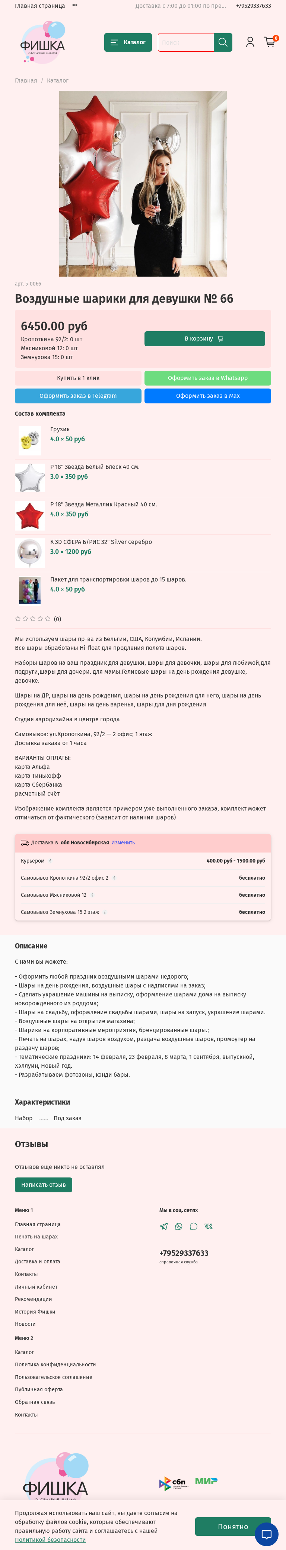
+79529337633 (253, 5)
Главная (26, 80)
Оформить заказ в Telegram (78, 395)
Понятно (233, 1526)
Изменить (123, 843)
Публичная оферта (39, 1389)
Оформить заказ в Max (208, 395)
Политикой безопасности (50, 1539)
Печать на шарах (36, 1237)
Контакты (26, 1274)
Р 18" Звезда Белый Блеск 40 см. (95, 466)
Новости (25, 1324)
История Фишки (35, 1312)
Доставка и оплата (37, 1262)
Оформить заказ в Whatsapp (208, 377)
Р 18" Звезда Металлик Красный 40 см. (103, 504)
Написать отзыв (43, 1184)
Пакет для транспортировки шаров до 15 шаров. (118, 579)
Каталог (135, 42)
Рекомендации (33, 1299)
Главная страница (40, 5)
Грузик (60, 429)
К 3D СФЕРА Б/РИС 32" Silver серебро (101, 541)
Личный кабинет (36, 1287)
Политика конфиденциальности (55, 1365)
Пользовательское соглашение (53, 1377)
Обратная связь (35, 1402)
